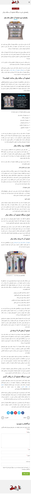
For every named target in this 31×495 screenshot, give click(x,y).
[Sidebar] (29, 150)
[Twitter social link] (19, 412)
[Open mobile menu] (29, 2)
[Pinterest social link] (15, 412)
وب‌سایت (28, 461)
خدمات (14, 8)
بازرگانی (17, 8)
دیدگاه (28, 432)
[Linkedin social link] (11, 412)
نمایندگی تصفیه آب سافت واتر (17, 70)
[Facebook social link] (22, 412)
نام (29, 449)
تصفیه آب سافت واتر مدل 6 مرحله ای (21, 242)
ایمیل (28, 455)
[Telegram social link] (8, 412)
